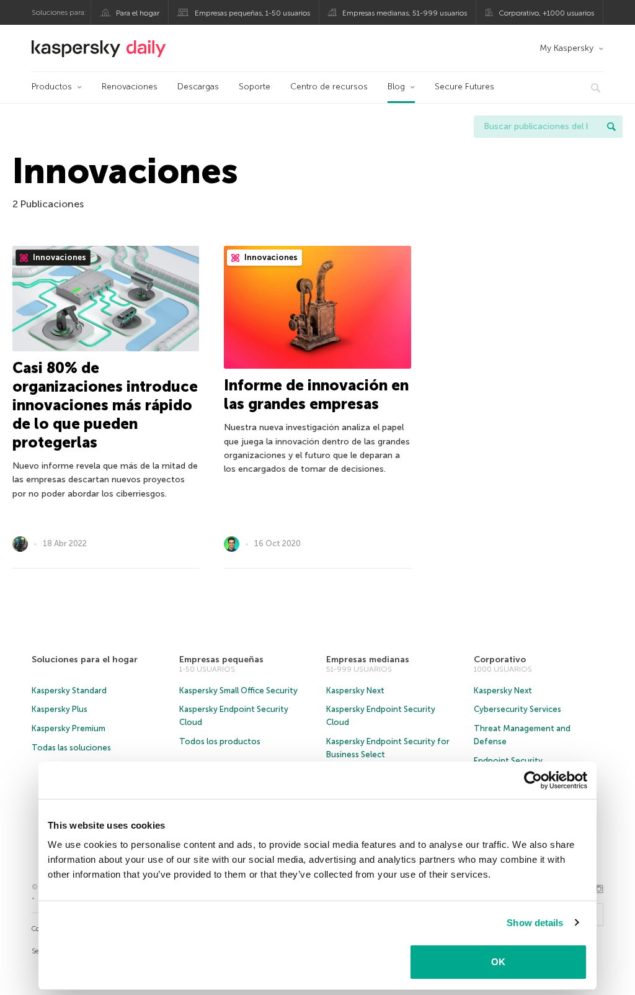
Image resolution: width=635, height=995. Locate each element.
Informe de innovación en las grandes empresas (316, 394)
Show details (535, 922)
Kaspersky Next (355, 690)
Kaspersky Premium (68, 728)
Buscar (611, 126)
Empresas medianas (367, 659)
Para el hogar (137, 13)
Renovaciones (130, 86)
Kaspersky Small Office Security (238, 690)
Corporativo (500, 659)
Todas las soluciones (71, 747)
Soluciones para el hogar (85, 659)
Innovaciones (58, 257)
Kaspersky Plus (59, 709)
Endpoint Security (508, 760)
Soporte (254, 86)
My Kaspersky (566, 48)
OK (498, 962)
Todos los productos (219, 741)
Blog (396, 86)
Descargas (198, 86)
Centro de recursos (329, 86)
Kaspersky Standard (69, 690)
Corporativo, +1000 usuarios (546, 13)
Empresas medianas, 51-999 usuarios (404, 13)
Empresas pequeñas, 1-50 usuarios (252, 13)
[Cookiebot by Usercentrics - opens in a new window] (533, 780)
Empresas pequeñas (221, 659)
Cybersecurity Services (517, 709)
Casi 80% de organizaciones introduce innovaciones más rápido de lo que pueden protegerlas (105, 405)
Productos (52, 86)
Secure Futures (464, 86)
